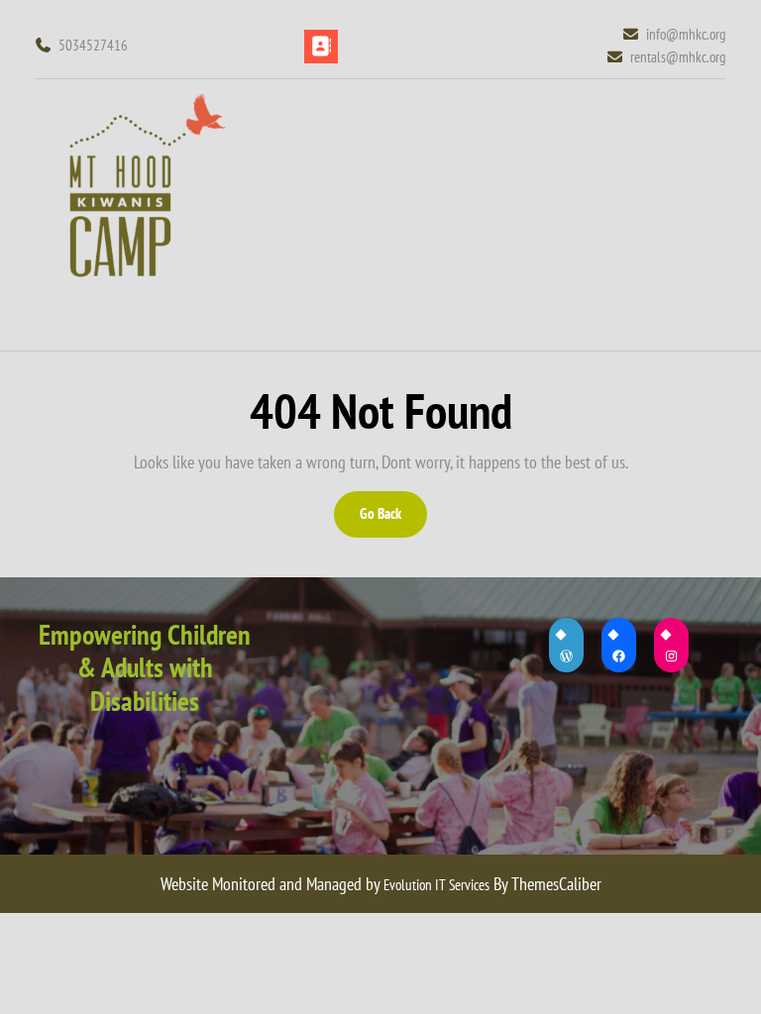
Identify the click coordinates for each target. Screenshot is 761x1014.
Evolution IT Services (436, 884)
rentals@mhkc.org (677, 56)
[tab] (321, 46)
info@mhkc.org (685, 34)
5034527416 (93, 45)
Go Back (392, 520)
